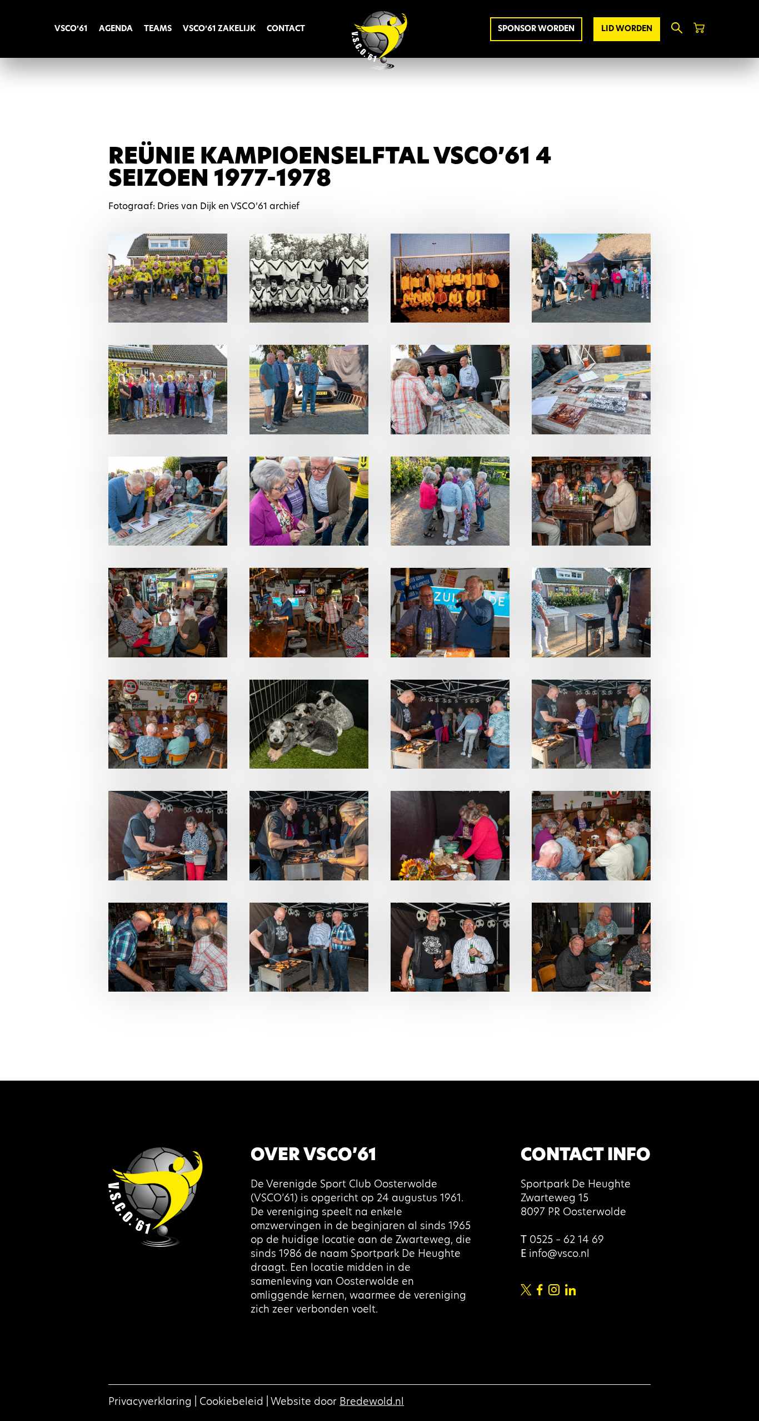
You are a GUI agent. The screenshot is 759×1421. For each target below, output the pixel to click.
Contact (286, 29)
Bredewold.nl (371, 1403)
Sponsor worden (536, 29)
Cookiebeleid (231, 1403)
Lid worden (626, 29)
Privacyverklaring (150, 1403)
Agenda (116, 29)
